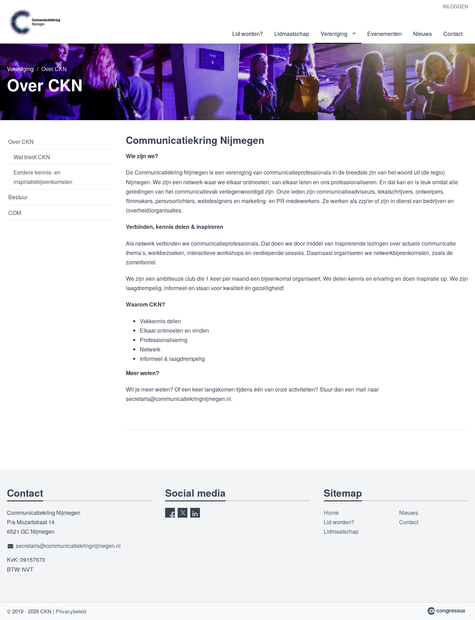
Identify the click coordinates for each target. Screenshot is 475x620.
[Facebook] (170, 513)
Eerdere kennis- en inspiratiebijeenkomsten (43, 177)
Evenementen (384, 34)
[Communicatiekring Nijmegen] (35, 22)
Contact (452, 34)
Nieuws (422, 34)
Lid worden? (247, 34)
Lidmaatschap (291, 34)
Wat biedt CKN (32, 157)
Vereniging (334, 34)
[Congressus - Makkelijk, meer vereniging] (446, 611)
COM (14, 213)
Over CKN (21, 142)
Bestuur (17, 197)
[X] (182, 513)
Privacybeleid (71, 611)
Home (331, 513)
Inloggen (455, 6)
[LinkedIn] (195, 513)
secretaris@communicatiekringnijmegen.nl (68, 546)
